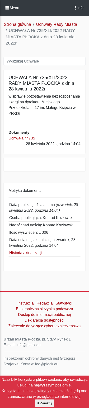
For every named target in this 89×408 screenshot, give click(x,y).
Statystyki (64, 303)
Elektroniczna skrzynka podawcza (44, 309)
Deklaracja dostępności (44, 320)
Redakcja (45, 303)
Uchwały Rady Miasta (56, 24)
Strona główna (17, 24)
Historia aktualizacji (25, 253)
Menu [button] (14, 8)
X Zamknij (44, 403)
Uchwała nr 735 (22, 138)
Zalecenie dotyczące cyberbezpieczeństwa (44, 326)
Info (80, 8)
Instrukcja (26, 303)
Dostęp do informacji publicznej (44, 315)
